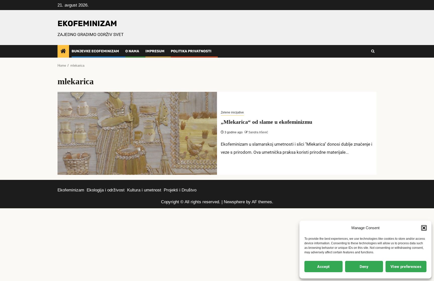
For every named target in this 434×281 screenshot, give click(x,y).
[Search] (373, 51)
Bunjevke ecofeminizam (95, 51)
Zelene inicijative (232, 112)
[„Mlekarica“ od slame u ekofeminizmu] (137, 133)
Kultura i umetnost (144, 190)
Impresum (155, 51)
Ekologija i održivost (106, 190)
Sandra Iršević (258, 132)
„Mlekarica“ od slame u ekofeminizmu (266, 122)
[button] (423, 227)
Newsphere (234, 201)
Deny (364, 266)
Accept (323, 266)
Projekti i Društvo (180, 190)
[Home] (63, 51)
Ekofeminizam (71, 190)
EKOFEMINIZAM (87, 23)
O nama (132, 51)
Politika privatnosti (191, 51)
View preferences (406, 266)
